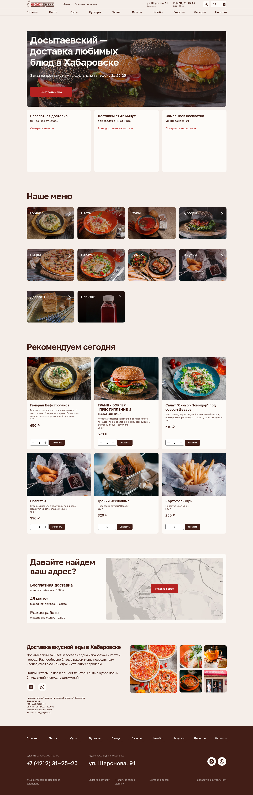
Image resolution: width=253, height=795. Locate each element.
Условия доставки (99, 779)
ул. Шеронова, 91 (157, 3)
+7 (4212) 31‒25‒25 (184, 3)
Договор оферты (159, 779)
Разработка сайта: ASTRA (211, 779)
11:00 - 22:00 (178, 6)
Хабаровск (151, 6)
